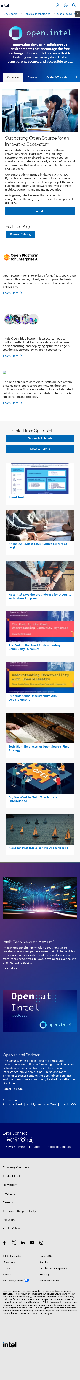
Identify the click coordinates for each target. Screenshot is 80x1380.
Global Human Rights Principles (43, 1307)
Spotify (31, 1104)
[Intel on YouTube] (32, 1243)
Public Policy (11, 1228)
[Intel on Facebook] (4, 1243)
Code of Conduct (59, 1147)
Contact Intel (11, 1176)
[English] (65, 5)
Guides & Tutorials (56, 77)
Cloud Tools (17, 497)
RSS (73, 1104)
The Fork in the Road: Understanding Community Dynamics (34, 647)
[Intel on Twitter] (14, 1243)
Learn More (10, 293)
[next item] (77, 14)
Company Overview (16, 1167)
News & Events (40, 449)
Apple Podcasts (13, 1104)
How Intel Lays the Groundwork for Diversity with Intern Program (40, 596)
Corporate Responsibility (19, 1211)
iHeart (64, 1104)
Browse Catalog (20, 234)
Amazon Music (47, 1104)
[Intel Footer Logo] (10, 1344)
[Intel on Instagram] (41, 1243)
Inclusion (9, 1220)
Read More (10, 968)
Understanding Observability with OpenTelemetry (33, 698)
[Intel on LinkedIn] (23, 1243)
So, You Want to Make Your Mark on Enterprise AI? (34, 799)
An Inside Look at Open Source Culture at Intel (38, 546)
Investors (9, 1193)
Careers (8, 1202)
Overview (13, 77)
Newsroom (10, 1185)
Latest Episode (13, 1089)
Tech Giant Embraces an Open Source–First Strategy (39, 748)
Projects (32, 77)
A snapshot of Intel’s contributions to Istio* (39, 848)
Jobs (37, 1147)
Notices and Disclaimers (30, 1302)
